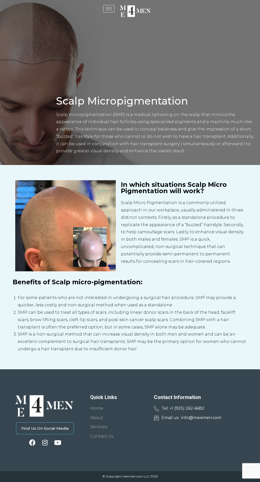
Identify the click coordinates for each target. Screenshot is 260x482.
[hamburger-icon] (109, 8)
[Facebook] (32, 442)
